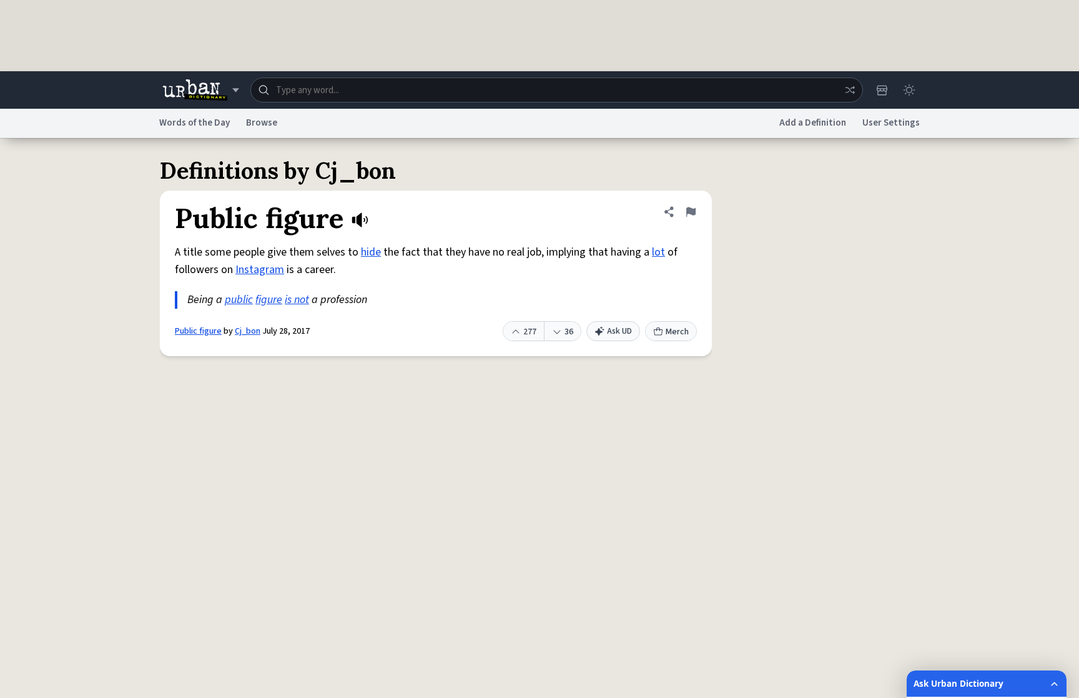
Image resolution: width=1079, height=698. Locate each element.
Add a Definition (812, 122)
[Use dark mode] (909, 90)
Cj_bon (247, 331)
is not (297, 299)
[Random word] (849, 89)
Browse (261, 122)
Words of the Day (194, 122)
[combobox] (556, 89)
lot (658, 252)
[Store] (881, 90)
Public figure (198, 331)
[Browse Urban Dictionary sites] (201, 90)
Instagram (259, 269)
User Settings (891, 122)
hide (371, 252)
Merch (677, 332)
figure (268, 299)
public (239, 299)
